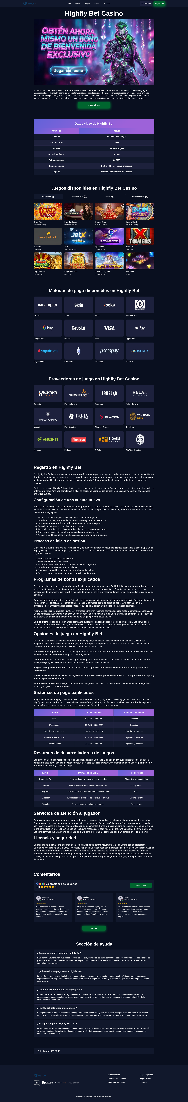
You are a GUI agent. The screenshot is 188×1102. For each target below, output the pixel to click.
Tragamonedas (138, 197)
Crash (107, 197)
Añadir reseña (140, 885)
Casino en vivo (77, 197)
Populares (46, 197)
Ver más (94, 928)
